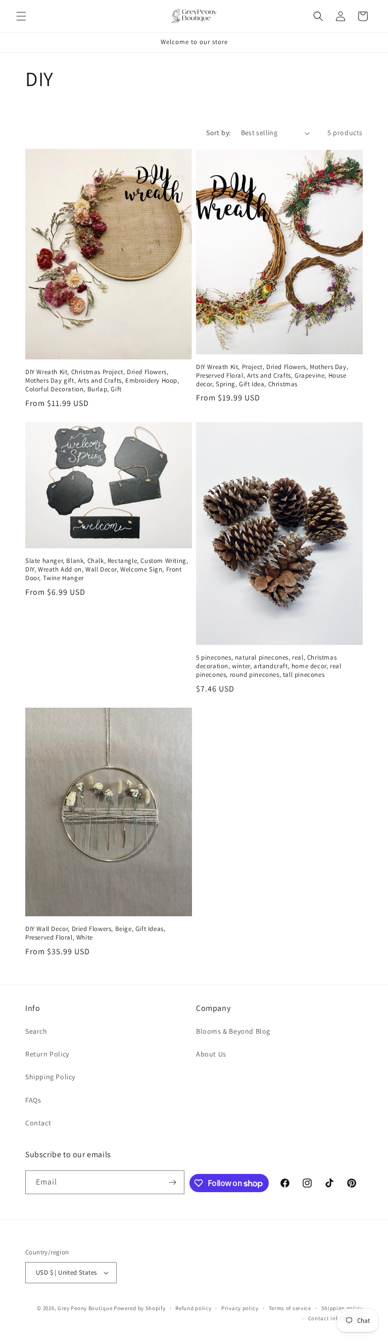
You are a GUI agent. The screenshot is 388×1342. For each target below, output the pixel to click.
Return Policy (47, 1054)
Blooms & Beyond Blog (233, 1031)
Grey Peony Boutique (85, 1308)
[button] (21, 16)
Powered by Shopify (140, 1308)
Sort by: (218, 132)
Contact (38, 1122)
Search (36, 1031)
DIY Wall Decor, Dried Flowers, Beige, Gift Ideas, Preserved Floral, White (95, 933)
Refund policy (193, 1308)
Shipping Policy (50, 1076)
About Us (211, 1054)
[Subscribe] (173, 1182)
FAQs (33, 1100)
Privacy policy (240, 1308)
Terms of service (290, 1308)
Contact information (335, 1318)
